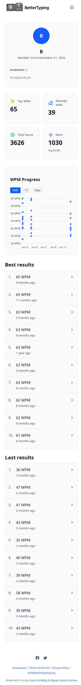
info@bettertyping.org (41, 673)
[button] (37, 657)
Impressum (19, 668)
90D (15, 190)
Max (37, 190)
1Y (26, 190)
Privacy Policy (60, 668)
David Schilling (38, 680)
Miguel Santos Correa (63, 680)
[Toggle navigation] (72, 7)
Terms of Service (39, 668)
